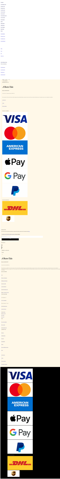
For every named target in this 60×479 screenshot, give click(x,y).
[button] (10, 239)
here (29, 231)
